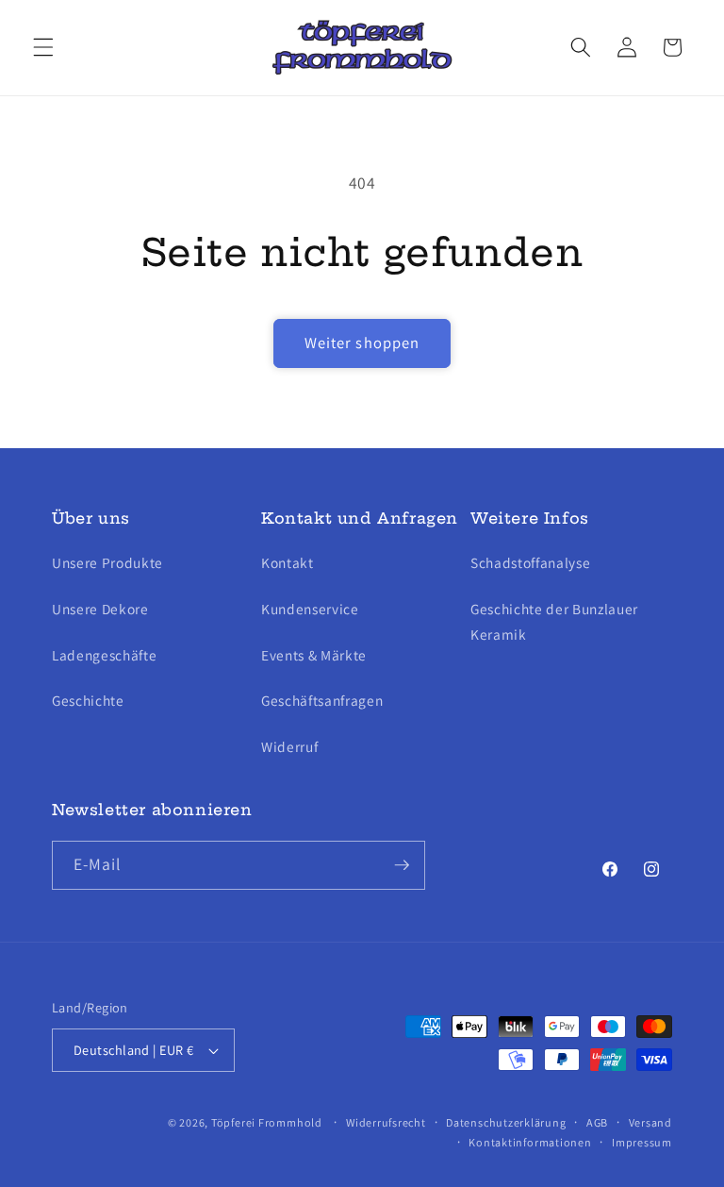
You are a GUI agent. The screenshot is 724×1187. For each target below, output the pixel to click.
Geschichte (88, 700)
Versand (650, 1122)
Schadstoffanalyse (530, 562)
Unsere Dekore (100, 608)
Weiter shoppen (362, 342)
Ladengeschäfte (104, 654)
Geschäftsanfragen (322, 700)
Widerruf (289, 746)
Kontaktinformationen (530, 1142)
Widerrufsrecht (386, 1122)
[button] (43, 47)
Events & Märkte (314, 654)
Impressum (642, 1142)
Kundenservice (310, 608)
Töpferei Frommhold (266, 1122)
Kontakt (287, 562)
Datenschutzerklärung (506, 1122)
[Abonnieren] (401, 865)
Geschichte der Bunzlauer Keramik (554, 621)
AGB (597, 1122)
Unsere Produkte (107, 562)
